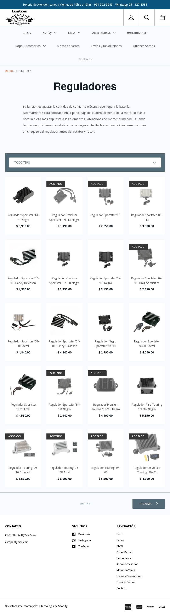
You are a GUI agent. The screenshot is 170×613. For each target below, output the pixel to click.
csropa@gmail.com (16, 542)
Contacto (85, 59)
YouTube (83, 546)
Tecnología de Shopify (54, 606)
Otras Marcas (102, 32)
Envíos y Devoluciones (106, 46)
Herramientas (137, 32)
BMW (72, 32)
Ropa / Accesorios (28, 46)
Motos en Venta (68, 46)
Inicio (27, 32)
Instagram (84, 540)
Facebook (84, 534)
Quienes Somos (144, 46)
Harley (47, 32)
